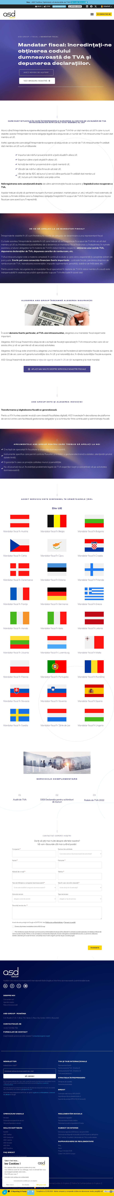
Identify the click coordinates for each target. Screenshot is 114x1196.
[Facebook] (91, 6)
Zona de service (17, 894)
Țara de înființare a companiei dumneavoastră (28, 883)
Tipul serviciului (63, 894)
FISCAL (35, 37)
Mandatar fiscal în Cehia (15, 555)
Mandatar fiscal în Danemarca (18, 579)
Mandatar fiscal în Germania (54, 604)
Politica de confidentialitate (54, 922)
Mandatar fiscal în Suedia (15, 725)
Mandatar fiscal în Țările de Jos (55, 725)
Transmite (94, 948)
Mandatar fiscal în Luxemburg (55, 652)
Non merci (10, 1185)
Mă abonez (29, 1076)
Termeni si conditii (69, 922)
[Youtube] (25, 986)
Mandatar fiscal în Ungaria (90, 725)
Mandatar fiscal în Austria (15, 531)
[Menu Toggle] (92, 14)
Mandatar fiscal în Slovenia (54, 701)
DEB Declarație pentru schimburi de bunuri (57, 800)
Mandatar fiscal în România (91, 676)
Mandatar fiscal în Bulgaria (91, 531)
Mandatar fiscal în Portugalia (54, 676)
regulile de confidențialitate (40, 1092)
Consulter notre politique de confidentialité (16, 1177)
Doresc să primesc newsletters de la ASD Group (29, 926)
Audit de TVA (19, 799)
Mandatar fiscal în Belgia (52, 531)
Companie (16, 849)
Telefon (61, 872)
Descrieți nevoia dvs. (19, 905)
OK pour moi (41, 1185)
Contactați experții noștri (41, 1036)
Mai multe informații (86, 2)
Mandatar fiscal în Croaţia (90, 555)
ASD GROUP (23, 37)
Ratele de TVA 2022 (94, 800)
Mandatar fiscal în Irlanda (15, 628)
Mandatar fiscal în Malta (89, 652)
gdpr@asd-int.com (26, 1089)
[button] (4, 1192)
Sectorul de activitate (65, 849)
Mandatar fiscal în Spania (90, 701)
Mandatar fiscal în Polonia (15, 676)
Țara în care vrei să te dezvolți (68, 883)
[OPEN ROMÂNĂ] (111, 6)
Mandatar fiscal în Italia (52, 628)
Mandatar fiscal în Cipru (52, 555)
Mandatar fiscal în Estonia (53, 579)
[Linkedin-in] (5, 986)
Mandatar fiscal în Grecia (90, 604)
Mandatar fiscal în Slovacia (16, 701)
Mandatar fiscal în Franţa (15, 604)
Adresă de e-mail (18, 872)
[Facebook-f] (12, 986)
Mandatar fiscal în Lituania (16, 652)
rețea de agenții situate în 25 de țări (55, 359)
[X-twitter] (96, 6)
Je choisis (25, 1185)
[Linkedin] (87, 6)
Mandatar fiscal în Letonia (90, 628)
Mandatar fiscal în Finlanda (91, 579)
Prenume (61, 860)
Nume (14, 860)
